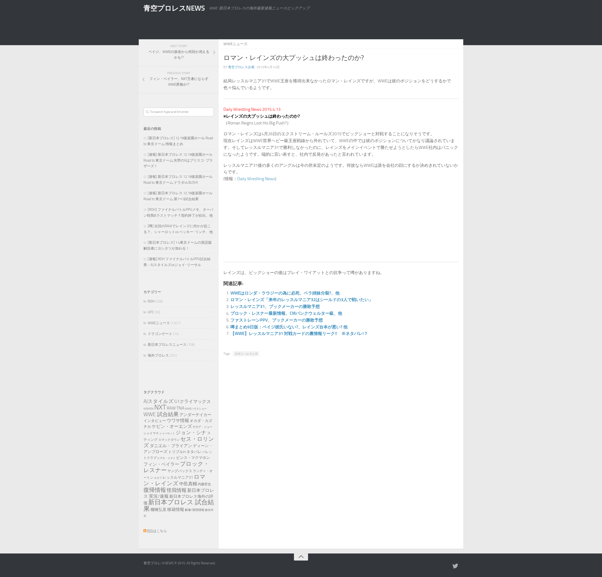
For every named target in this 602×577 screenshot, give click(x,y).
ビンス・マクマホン (193, 458)
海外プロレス (158, 355)
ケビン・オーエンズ (172, 426)
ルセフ (158, 477)
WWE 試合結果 (161, 414)
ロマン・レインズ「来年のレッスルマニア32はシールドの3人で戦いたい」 (301, 299)
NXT (160, 407)
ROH (151, 301)
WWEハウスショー (196, 408)
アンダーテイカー (195, 414)
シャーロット (167, 433)
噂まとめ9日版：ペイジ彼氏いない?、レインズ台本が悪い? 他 (289, 327)
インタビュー (154, 420)
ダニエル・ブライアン (171, 445)
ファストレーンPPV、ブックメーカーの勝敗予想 (276, 320)
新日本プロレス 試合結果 (178, 505)
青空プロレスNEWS (174, 8)
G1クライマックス (192, 401)
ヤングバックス (179, 471)
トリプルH (177, 452)
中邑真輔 (188, 483)
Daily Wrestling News (256, 178)
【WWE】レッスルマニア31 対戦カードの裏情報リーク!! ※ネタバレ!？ (299, 333)
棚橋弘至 (158, 509)
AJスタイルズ (158, 401)
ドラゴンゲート (160, 334)
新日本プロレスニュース (167, 344)
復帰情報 (154, 490)
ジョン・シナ (191, 432)
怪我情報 (176, 490)
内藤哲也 (204, 484)
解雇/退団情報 (194, 510)
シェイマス (151, 433)
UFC (151, 312)
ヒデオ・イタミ (166, 458)
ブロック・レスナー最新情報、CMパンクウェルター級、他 (286, 313)
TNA (180, 408)
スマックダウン (169, 440)
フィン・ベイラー (161, 464)
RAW (171, 408)
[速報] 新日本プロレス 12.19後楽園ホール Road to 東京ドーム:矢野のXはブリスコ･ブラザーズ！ (178, 160)
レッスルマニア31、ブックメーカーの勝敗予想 (275, 306)
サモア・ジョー (202, 427)
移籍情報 (175, 509)
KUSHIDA (148, 408)
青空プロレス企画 (241, 67)
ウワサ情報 (178, 420)
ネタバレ (194, 452)
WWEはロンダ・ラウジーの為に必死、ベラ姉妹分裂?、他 (285, 293)
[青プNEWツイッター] (455, 566)
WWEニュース (235, 44)
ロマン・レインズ (246, 353)
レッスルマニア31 (177, 477)
